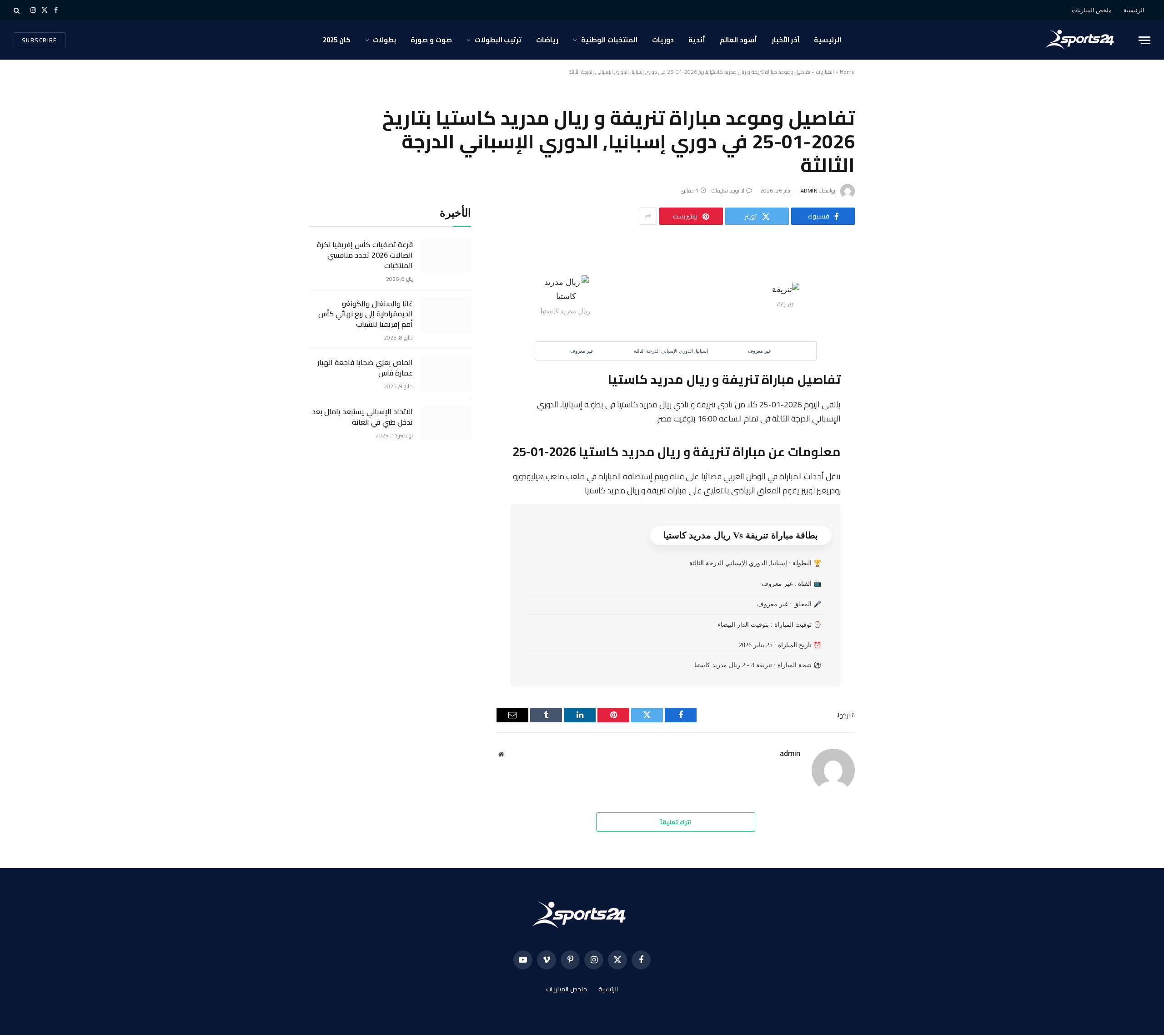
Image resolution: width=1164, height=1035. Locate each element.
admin (809, 190)
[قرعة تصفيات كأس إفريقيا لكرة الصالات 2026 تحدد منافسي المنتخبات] (446, 255)
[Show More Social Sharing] (648, 216)
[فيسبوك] (885, 283)
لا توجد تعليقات (728, 190)
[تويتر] (885, 303)
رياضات (547, 39)
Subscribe (39, 40)
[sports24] (1082, 40)
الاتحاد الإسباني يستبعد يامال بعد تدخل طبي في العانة (362, 416)
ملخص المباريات (1092, 10)
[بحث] (17, 10)
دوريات (663, 39)
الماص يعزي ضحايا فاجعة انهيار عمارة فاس (365, 367)
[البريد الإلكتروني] (885, 365)
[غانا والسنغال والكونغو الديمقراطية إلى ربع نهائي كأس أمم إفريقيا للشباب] (446, 315)
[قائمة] (1144, 40)
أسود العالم (738, 39)
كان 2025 (337, 39)
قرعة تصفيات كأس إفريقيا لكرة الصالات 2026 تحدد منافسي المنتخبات (365, 255)
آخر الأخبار (786, 39)
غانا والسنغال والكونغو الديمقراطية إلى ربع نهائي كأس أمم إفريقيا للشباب (365, 314)
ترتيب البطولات (498, 39)
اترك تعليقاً (675, 822)
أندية (696, 39)
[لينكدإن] (885, 324)
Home (847, 71)
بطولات (384, 39)
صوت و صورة (431, 39)
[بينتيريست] (885, 344)
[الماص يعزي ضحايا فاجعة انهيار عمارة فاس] (446, 373)
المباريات (825, 71)
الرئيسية (1134, 10)
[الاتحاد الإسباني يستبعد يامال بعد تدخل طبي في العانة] (446, 423)
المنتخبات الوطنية (609, 39)
